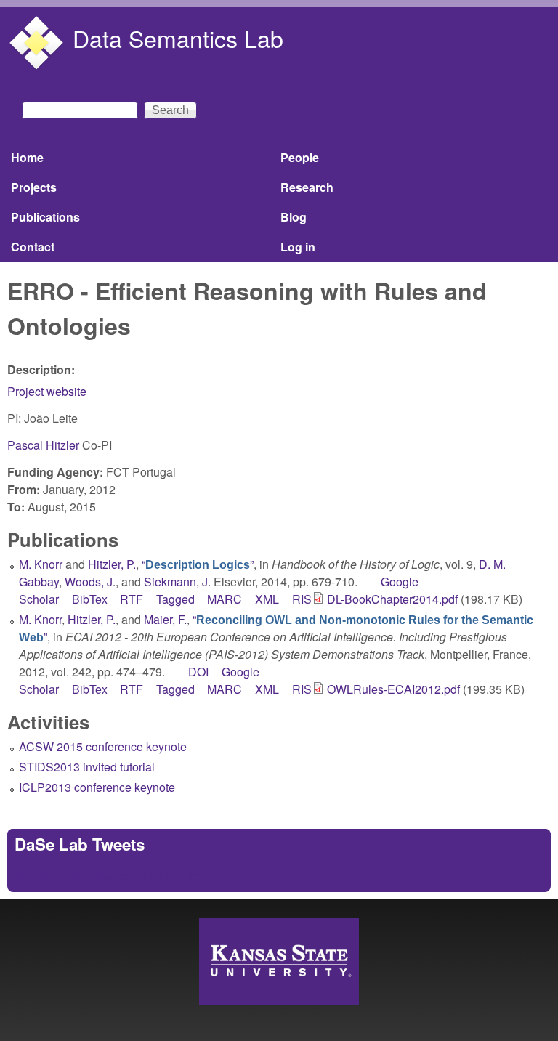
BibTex (90, 599)
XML (267, 599)
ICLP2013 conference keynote (97, 787)
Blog (293, 216)
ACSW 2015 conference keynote (103, 746)
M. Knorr (40, 564)
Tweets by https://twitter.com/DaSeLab (112, 875)
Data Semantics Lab (178, 37)
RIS (302, 599)
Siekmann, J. (177, 581)
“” (198, 564)
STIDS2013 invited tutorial (87, 766)
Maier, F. (165, 619)
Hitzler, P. (112, 564)
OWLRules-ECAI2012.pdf (393, 689)
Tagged (175, 599)
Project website (46, 391)
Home (27, 157)
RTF (131, 599)
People (299, 157)
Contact (32, 246)
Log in (297, 246)
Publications (45, 216)
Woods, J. (90, 581)
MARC (224, 599)
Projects (34, 187)
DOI (198, 671)
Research (306, 187)
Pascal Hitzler (43, 445)
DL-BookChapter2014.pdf (392, 599)
